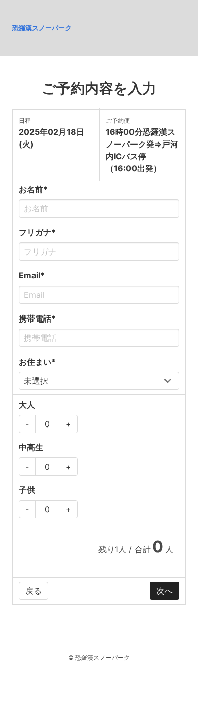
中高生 (31, 447)
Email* (32, 275)
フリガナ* (37, 232)
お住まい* (37, 362)
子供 (27, 490)
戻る (33, 591)
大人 (27, 405)
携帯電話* (37, 318)
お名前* (33, 189)
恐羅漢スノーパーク (42, 28)
